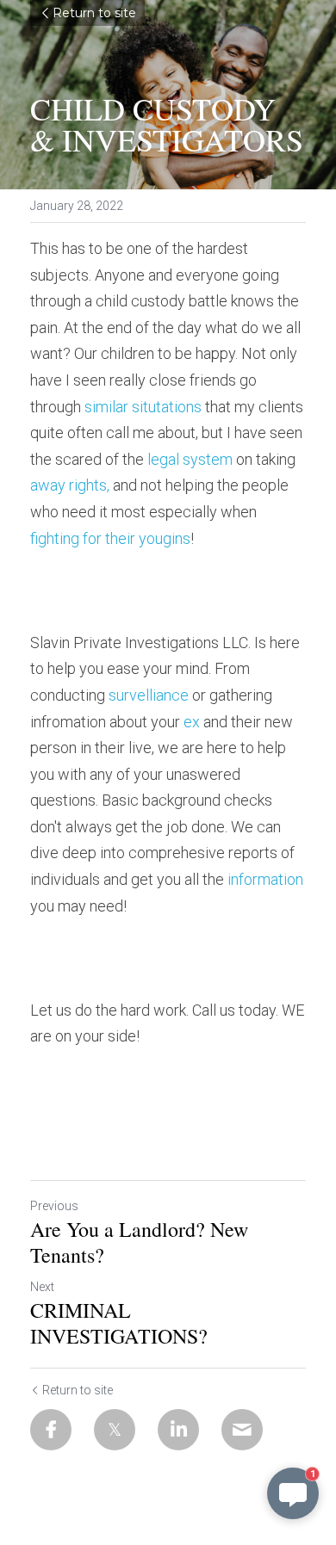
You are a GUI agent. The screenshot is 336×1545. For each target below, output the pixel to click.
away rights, (69, 485)
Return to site (94, 13)
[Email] (242, 1429)
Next (42, 1287)
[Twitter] (114, 1429)
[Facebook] (51, 1429)
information (265, 879)
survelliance (149, 695)
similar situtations (143, 407)
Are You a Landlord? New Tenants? (139, 1242)
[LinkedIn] (178, 1429)
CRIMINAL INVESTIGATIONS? (119, 1323)
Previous (54, 1206)
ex (192, 722)
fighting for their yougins (110, 538)
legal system (191, 459)
